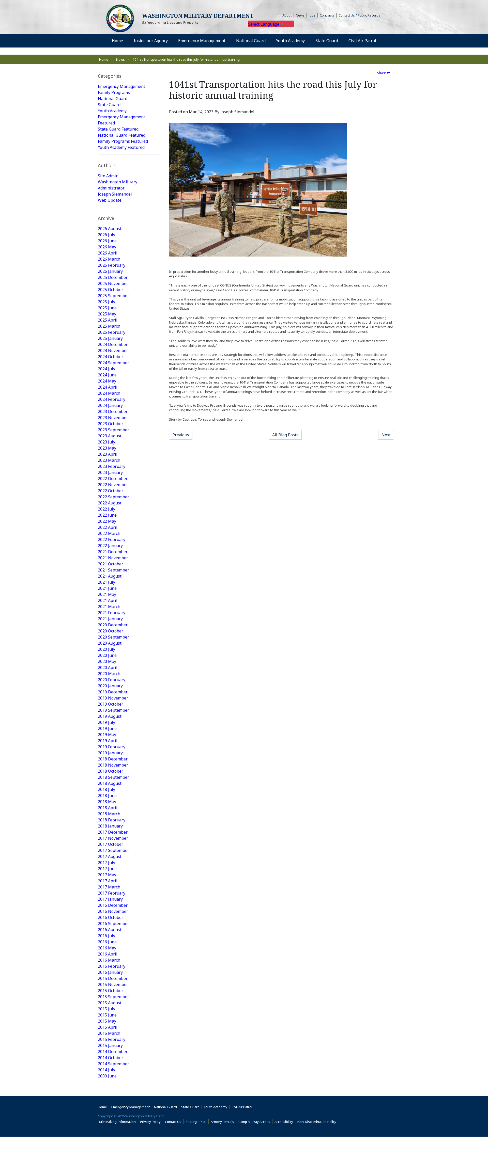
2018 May (107, 801)
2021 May (107, 594)
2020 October (110, 631)
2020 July (106, 649)
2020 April (107, 667)
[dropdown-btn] (170, 41)
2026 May (107, 247)
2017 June (107, 868)
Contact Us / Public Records (359, 15)
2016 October (110, 917)
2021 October (110, 564)
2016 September (113, 923)
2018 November (113, 765)
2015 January (110, 1045)
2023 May (107, 448)
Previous (180, 435)
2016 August (109, 929)
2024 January (110, 405)
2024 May (107, 381)
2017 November (113, 838)
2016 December (113, 905)
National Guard (112, 98)
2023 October (110, 423)
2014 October (110, 1057)
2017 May (107, 875)
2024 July (106, 369)
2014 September (113, 1064)
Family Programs (114, 92)
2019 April (107, 740)
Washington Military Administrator (117, 185)
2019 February (111, 747)
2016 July (106, 936)
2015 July (106, 1009)
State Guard (109, 104)
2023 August (109, 436)
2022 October (110, 491)
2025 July (106, 302)
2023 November (113, 417)
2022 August (109, 503)
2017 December (113, 832)
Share (382, 72)
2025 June (107, 308)
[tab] (129, 76)
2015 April (107, 1027)
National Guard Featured (121, 135)
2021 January (110, 619)
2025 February (111, 332)
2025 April (107, 320)
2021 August (109, 576)
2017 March (109, 887)
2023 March (109, 460)
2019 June (107, 728)
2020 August (109, 643)
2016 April (107, 954)
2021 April (107, 600)
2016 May (107, 948)
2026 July (106, 234)
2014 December (113, 1051)
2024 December (113, 344)
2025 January (110, 338)
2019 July (106, 722)
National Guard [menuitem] (251, 40)
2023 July (106, 442)
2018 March (109, 814)
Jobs (312, 15)
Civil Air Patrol (243, 1107)
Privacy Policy (150, 1121)
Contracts (327, 15)
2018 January (110, 826)
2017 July (106, 862)
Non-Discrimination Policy (317, 1121)
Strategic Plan (196, 1121)
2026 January (110, 271)
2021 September (113, 570)
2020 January (110, 686)
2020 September (113, 637)
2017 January (110, 899)
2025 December (113, 277)
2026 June (107, 241)
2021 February (111, 612)
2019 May (107, 734)
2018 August (109, 783)
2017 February (111, 893)
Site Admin (108, 176)
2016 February (111, 966)
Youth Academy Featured (121, 147)
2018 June (107, 795)
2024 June (107, 375)
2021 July (106, 582)
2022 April (107, 527)
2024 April (107, 387)
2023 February (111, 466)
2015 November (113, 984)
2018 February (111, 820)
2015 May (107, 1021)
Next (386, 435)
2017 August (109, 856)
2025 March (109, 326)
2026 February (111, 265)
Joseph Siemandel (115, 194)
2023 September (113, 430)
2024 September (113, 362)
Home (103, 59)
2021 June (107, 588)
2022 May (107, 521)
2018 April (107, 807)
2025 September (113, 295)
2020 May (107, 661)
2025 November (113, 283)
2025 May (107, 314)
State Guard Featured (118, 129)
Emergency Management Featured (121, 120)
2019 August (109, 716)
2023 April (107, 454)
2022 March (109, 533)
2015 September (113, 996)
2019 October (110, 704)
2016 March (109, 960)
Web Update (109, 200)
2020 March (109, 673)
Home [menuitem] (117, 40)
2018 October (110, 771)
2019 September (113, 710)
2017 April (107, 881)
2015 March (109, 1033)
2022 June (107, 515)
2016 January (110, 972)
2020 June (107, 655)
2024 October (110, 356)
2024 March (109, 393)
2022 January (110, 545)
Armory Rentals (222, 1121)
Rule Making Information (117, 1121)
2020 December (113, 625)
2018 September (113, 777)
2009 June (107, 1076)
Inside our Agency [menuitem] (151, 40)
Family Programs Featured (123, 141)
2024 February (111, 399)
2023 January (110, 472)
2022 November (113, 484)
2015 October (110, 990)
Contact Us (173, 1121)
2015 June (107, 1015)
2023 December (113, 411)
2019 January (110, 753)
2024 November (113, 350)
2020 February (111, 679)
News (300, 15)
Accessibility (284, 1121)
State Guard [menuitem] (326, 40)
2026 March (109, 259)
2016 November (113, 911)
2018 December (113, 759)
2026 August (109, 228)
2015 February (111, 1039)
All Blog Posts (285, 435)
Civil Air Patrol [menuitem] (364, 40)
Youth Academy (112, 111)
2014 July (106, 1070)
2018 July (106, 789)
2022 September (113, 497)
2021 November (113, 558)
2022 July (106, 509)
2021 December (113, 551)
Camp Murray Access (255, 1121)
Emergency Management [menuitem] (201, 40)
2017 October (110, 844)
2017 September (113, 850)
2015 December (113, 978)
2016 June (107, 942)
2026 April (107, 253)
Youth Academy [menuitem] (290, 40)
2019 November (113, 698)
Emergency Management (121, 86)
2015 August (109, 1003)
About (288, 15)
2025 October (110, 289)
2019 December (113, 692)
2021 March (109, 606)
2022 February (111, 539)
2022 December (113, 478)
